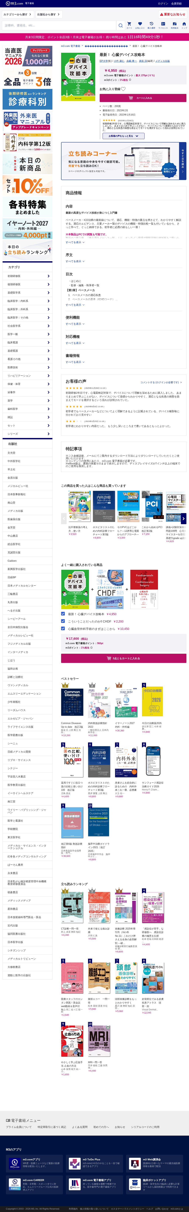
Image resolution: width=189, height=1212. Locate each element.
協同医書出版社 (17, 933)
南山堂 (11, 502)
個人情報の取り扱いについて (94, 1209)
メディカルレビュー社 (20, 635)
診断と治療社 (15, 676)
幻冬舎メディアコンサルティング (27, 856)
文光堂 (11, 452)
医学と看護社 (15, 820)
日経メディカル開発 (19, 751)
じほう (11, 660)
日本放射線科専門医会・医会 (24, 917)
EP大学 (104, 61)
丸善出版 (13, 602)
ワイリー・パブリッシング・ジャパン (27, 811)
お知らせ (120, 1127)
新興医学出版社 (17, 569)
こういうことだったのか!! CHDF (89, 621)
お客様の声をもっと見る (121, 136)
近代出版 (13, 925)
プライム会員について (19, 1127)
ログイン (163, 3)
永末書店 (13, 873)
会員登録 (176, 3)
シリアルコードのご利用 (145, 1127)
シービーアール (17, 618)
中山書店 (13, 535)
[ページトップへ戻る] (178, 1206)
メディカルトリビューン (22, 958)
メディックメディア (19, 900)
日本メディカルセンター (22, 585)
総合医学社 (14, 544)
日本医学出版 (15, 942)
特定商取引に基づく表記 (52, 1127)
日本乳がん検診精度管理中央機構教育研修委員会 (27, 882)
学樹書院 (13, 828)
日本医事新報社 (17, 494)
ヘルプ (149, 1209)
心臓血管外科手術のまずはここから (91, 628)
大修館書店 (14, 967)
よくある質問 (79, 1127)
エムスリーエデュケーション (24, 693)
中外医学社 (14, 461)
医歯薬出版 (14, 519)
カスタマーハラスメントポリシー (127, 1209)
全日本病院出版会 (18, 627)
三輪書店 (13, 593)
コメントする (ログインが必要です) (159, 382)
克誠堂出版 (14, 552)
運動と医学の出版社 (19, 975)
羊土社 (11, 469)
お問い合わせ (162, 1209)
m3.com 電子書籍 (70, 46)
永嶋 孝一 (131, 61)
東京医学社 (14, 837)
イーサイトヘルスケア (20, 793)
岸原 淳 (143, 61)
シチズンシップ (17, 950)
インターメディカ (18, 652)
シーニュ (13, 743)
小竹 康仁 (119, 61)
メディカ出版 (15, 510)
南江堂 (11, 801)
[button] (183, 518)
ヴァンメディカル (18, 685)
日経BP (12, 577)
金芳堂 (11, 527)
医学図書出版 (15, 735)
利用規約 (73, 1209)
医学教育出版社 (17, 784)
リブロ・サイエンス (19, 759)
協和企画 (13, 668)
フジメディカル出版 (19, 643)
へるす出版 (14, 610)
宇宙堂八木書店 (17, 776)
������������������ (106, 46)
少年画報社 (14, 701)
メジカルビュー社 (18, 486)
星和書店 (13, 908)
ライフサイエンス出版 (20, 726)
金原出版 (13, 477)
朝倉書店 (13, 892)
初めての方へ (101, 1127)
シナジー (13, 768)
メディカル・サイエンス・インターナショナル (27, 847)
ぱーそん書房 (15, 864)
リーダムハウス (17, 710)
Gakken (12, 560)
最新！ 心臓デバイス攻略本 (86, 614)
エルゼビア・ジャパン (20, 718)
